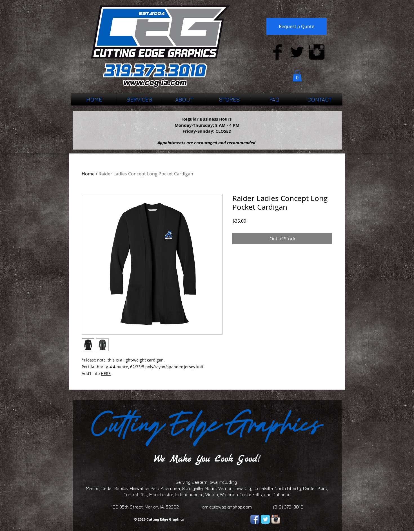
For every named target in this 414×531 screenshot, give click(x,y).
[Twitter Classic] (265, 519)
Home (88, 174)
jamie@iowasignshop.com (226, 506)
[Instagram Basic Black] (317, 52)
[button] (297, 76)
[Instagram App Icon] (275, 519)
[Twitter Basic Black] (297, 52)
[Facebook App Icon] (254, 519)
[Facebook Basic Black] (277, 52)
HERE (106, 373)
